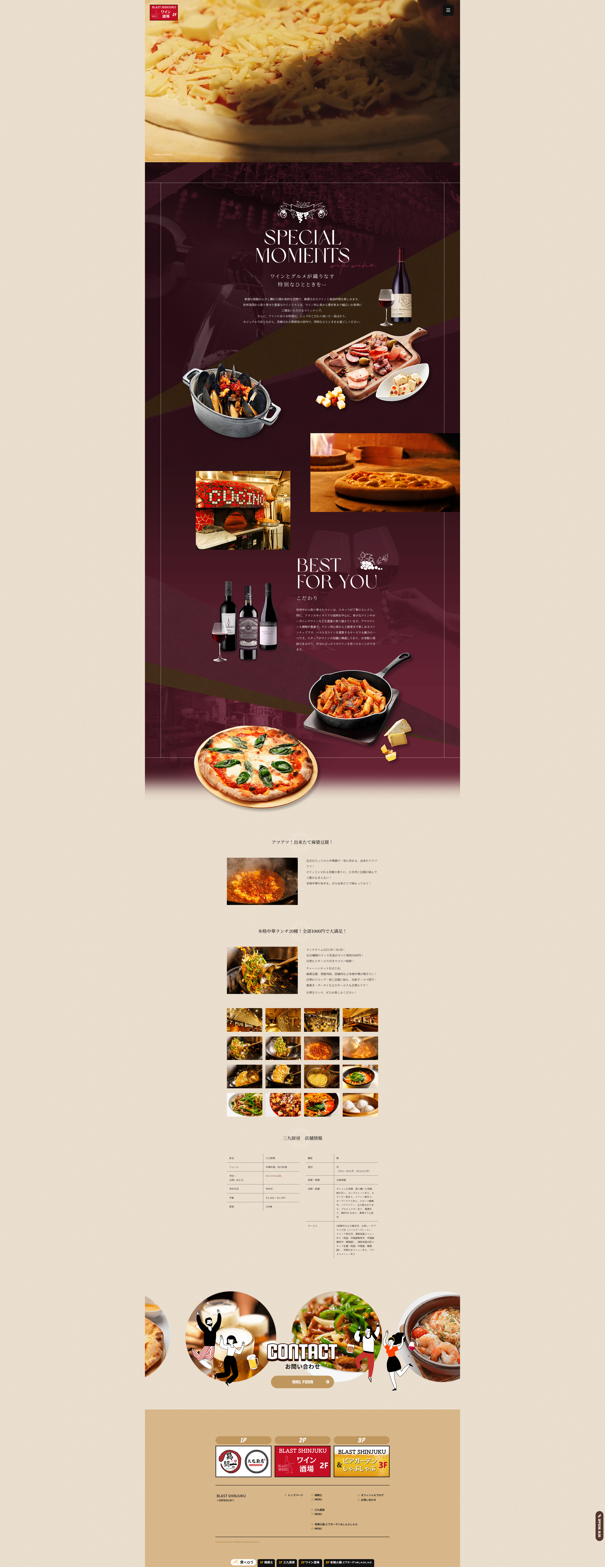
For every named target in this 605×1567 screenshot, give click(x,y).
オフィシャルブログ (372, 1495)
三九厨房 (320, 1510)
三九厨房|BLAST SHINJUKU (162, 154)
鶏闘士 (318, 1495)
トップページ (295, 1495)
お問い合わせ (368, 1500)
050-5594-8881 (274, 1175)
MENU (318, 1499)
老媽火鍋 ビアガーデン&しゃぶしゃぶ (336, 1524)
